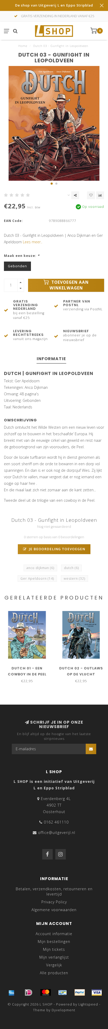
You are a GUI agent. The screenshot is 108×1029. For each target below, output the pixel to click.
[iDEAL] (28, 992)
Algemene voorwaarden (54, 909)
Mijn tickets (54, 949)
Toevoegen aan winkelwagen (69, 285)
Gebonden (17, 266)
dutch (71, 568)
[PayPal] (79, 992)
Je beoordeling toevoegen (56, 549)
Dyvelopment (63, 1010)
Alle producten (54, 972)
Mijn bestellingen (54, 941)
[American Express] (11, 992)
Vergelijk (54, 965)
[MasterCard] (45, 992)
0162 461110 (56, 822)
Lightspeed (88, 1004)
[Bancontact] (62, 992)
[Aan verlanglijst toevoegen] (91, 195)
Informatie (51, 359)
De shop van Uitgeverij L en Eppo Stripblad (54, 5)
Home (22, 46)
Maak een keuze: (22, 255)
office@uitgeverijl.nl (56, 832)
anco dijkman (40, 568)
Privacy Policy (54, 901)
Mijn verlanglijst (54, 957)
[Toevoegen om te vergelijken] (100, 195)
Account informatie (54, 933)
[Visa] (96, 992)
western (74, 578)
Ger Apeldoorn (37, 578)
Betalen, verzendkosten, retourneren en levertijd (54, 891)
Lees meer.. (32, 241)
